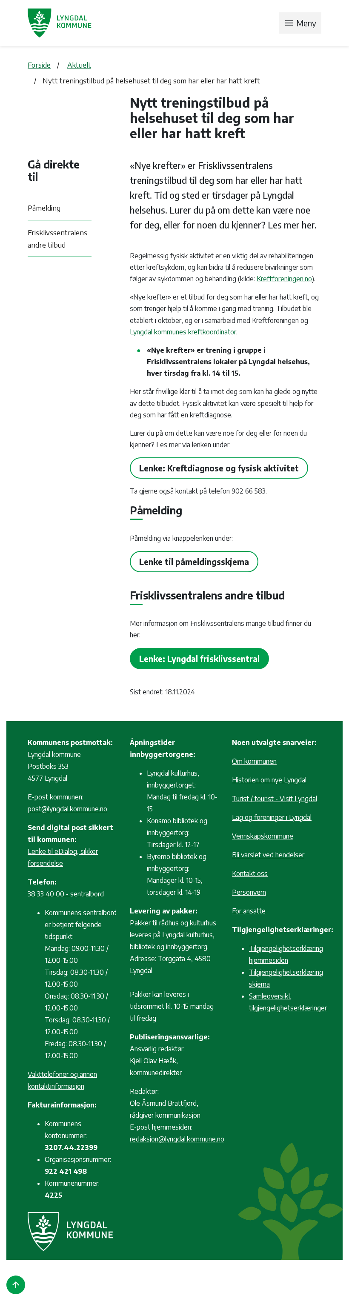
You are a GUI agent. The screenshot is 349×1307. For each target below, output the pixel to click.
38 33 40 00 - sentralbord (66, 894)
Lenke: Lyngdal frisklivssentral (199, 659)
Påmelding (44, 207)
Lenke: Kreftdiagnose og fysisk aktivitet (219, 468)
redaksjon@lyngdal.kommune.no (177, 1139)
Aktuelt (79, 64)
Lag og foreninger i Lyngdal (272, 817)
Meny (300, 23)
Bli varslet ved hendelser (268, 854)
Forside (39, 64)
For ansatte (249, 911)
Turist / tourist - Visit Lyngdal (274, 798)
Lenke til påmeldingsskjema (194, 561)
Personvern (249, 892)
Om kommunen (254, 761)
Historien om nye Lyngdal (269, 780)
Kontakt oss (250, 873)
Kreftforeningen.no (284, 278)
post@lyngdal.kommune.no (67, 809)
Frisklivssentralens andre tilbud (57, 238)
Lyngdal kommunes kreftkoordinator (183, 332)
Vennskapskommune (262, 836)
